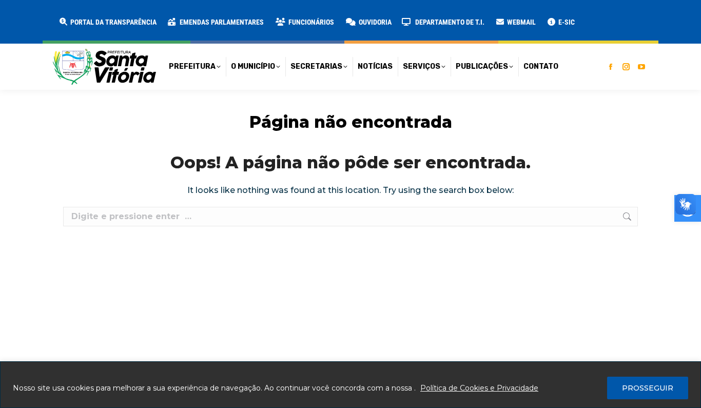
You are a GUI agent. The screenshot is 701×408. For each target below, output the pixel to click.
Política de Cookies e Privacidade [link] (479, 388)
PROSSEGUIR (647, 388)
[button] (165, 15)
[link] (107, 22)
